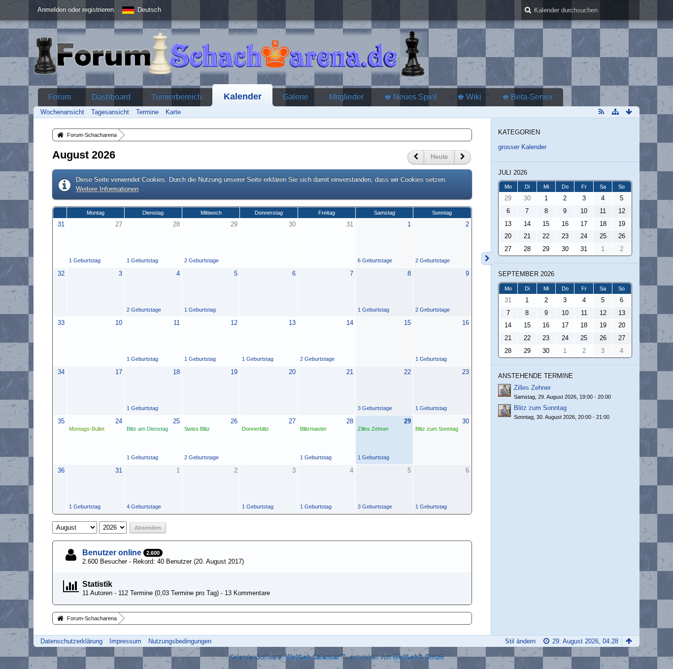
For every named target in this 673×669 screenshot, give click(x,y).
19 (234, 372)
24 (118, 421)
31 (61, 224)
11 (176, 322)
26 (234, 421)
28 (176, 224)
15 (407, 322)
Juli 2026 (512, 172)
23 (465, 372)
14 (349, 322)
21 (349, 372)
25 (176, 421)
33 (61, 322)
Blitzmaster (313, 429)
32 (61, 273)
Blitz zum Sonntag (436, 429)
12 (234, 322)
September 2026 (526, 274)
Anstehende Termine (535, 376)
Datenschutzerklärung (71, 641)
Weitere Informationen (107, 188)
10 (118, 322)
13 (292, 322)
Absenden (148, 528)
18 (176, 372)
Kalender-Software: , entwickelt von (336, 657)
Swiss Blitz (197, 429)
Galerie (295, 97)
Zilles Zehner (373, 429)
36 (61, 470)
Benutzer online (111, 552)
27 (118, 224)
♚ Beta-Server (527, 97)
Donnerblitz (255, 429)
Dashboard (111, 97)
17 (118, 372)
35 (61, 421)
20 (292, 372)
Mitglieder (346, 97)
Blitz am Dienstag (147, 429)
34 (61, 372)
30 (292, 224)
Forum (59, 97)
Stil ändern (520, 641)
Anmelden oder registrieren (75, 9)
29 (234, 224)
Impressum (125, 641)
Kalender (243, 96)
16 (465, 322)
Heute (439, 156)
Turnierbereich (176, 97)
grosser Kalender (522, 147)
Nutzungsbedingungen (179, 641)
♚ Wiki (469, 97)
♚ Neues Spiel (410, 97)
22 (407, 372)
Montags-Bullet (86, 429)
